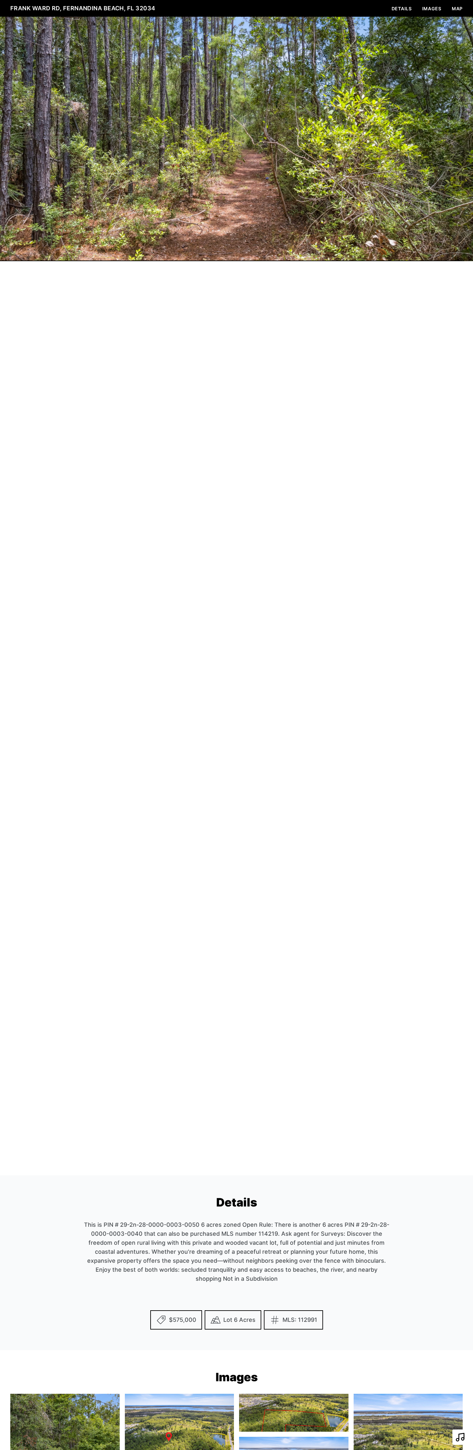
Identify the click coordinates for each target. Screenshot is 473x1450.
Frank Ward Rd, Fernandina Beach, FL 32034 (82, 8)
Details (402, 8)
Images (431, 8)
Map (457, 8)
